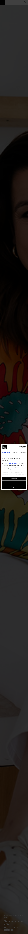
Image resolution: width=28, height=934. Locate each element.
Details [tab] (15, 452)
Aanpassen (13, 483)
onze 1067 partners (11, 463)
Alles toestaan (14, 478)
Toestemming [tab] (6, 452)
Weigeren (14, 487)
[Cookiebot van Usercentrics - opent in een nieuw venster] (19, 447)
